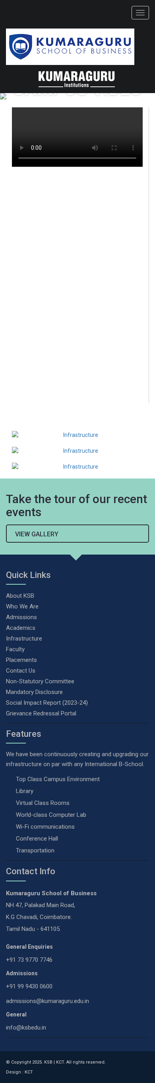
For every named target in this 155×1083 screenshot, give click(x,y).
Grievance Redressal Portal (41, 713)
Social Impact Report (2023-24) (47, 702)
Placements (21, 660)
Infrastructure (24, 638)
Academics (20, 627)
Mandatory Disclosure (34, 692)
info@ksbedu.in (26, 1027)
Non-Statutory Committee (40, 681)
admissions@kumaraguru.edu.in (47, 1001)
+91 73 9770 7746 (29, 959)
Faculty (15, 649)
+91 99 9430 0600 (29, 986)
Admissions (21, 617)
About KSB (20, 595)
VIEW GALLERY (36, 534)
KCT (29, 1072)
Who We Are (22, 606)
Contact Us (20, 670)
